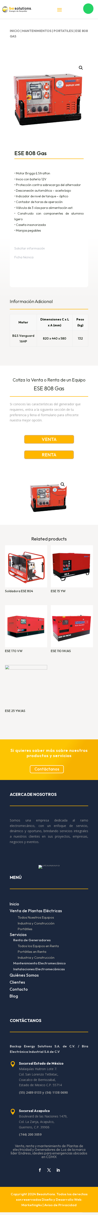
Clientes (17, 982)
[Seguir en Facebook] (40, 1170)
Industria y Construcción (36, 923)
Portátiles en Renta (32, 951)
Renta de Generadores (32, 940)
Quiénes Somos (24, 975)
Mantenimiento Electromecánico (39, 963)
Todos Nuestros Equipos (36, 917)
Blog (14, 996)
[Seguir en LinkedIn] (58, 1170)
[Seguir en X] (49, 1170)
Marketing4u (31, 1205)
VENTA (49, 439)
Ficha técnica (24, 257)
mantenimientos (36, 31)
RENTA (49, 454)
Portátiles (25, 929)
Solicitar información (29, 248)
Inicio (15, 31)
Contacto (19, 989)
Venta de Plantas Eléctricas (36, 910)
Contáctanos (46, 769)
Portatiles (63, 31)
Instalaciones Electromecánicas (39, 969)
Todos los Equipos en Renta (38, 946)
